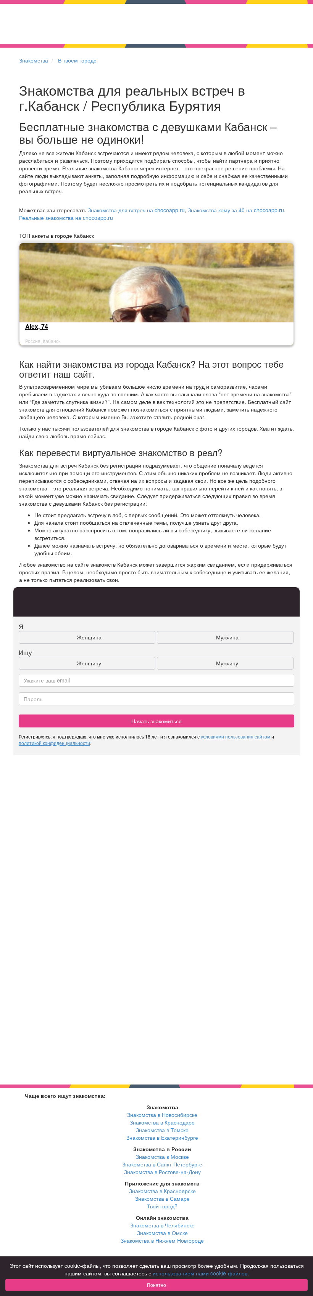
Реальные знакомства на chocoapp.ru (66, 217)
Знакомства (33, 60)
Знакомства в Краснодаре (162, 1122)
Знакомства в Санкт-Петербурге (162, 1164)
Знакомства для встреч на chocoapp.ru (136, 210)
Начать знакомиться (156, 721)
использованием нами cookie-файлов (200, 1273)
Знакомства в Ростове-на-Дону (162, 1172)
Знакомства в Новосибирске (162, 1114)
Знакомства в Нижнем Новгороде (162, 1240)
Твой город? (162, 1206)
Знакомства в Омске (162, 1233)
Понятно (156, 1285)
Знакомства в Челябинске (162, 1225)
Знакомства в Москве (162, 1156)
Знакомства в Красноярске (162, 1191)
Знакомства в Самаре (162, 1198)
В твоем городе (77, 60)
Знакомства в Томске (162, 1130)
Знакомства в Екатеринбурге (162, 1137)
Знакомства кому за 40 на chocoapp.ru (236, 210)
